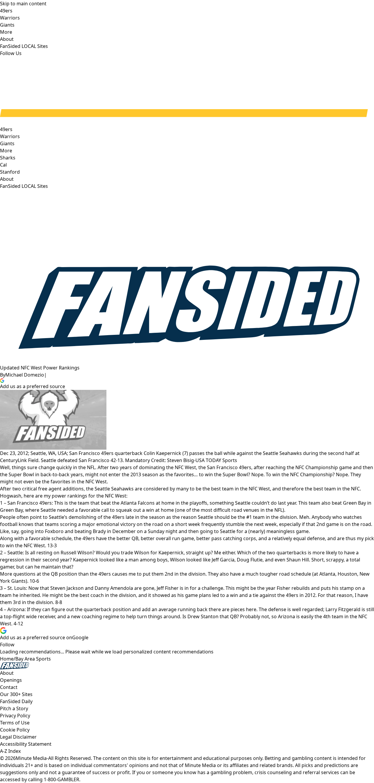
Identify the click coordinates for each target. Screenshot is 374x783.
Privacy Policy (15, 715)
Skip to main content (23, 3)
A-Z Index (10, 751)
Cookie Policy (15, 730)
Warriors (10, 136)
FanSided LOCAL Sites (24, 186)
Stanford (10, 172)
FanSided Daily (16, 701)
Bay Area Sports (33, 659)
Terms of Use (15, 722)
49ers (6, 129)
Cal (3, 165)
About (7, 179)
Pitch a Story (14, 708)
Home (7, 659)
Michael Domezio (24, 375)
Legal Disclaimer (18, 737)
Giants (7, 143)
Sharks (7, 157)
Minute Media (31, 758)
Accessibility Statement (25, 744)
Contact (8, 687)
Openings (11, 680)
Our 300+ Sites (16, 694)
